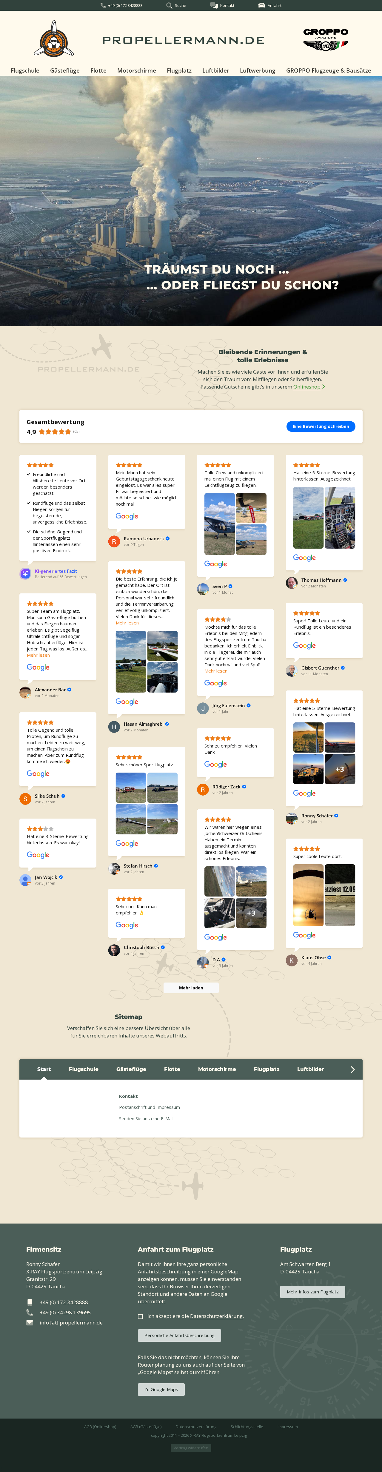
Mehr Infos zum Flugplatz (313, 1292)
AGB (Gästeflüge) (145, 1426)
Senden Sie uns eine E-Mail (146, 1118)
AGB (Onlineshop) (100, 1426)
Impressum (288, 1426)
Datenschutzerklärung (196, 1426)
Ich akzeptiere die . (195, 1316)
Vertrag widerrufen (191, 1447)
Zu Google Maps (161, 1389)
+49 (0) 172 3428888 (125, 5)
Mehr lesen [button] (127, 623)
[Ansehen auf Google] (127, 516)
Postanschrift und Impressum (149, 1107)
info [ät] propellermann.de (71, 1322)
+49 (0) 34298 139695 (65, 1312)
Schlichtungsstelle (247, 1426)
